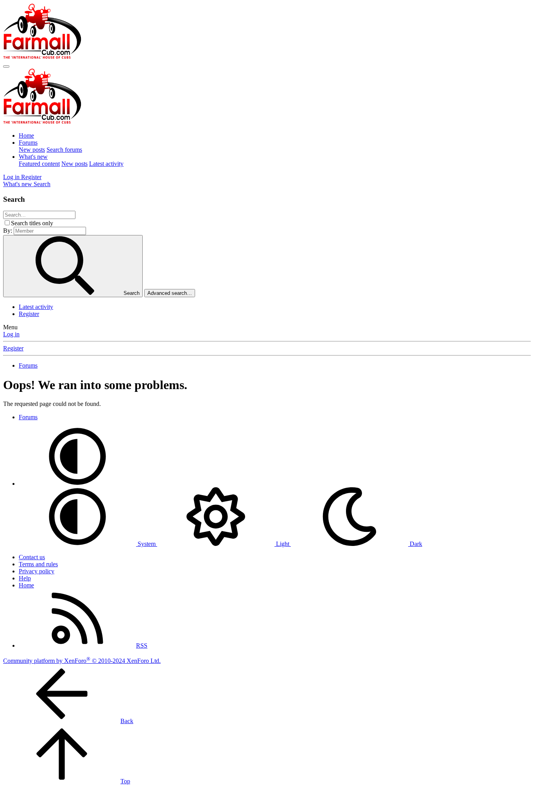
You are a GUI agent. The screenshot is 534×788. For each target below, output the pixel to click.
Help (25, 578)
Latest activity (106, 163)
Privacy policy (36, 571)
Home (26, 135)
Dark (415, 543)
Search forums (64, 149)
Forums (28, 142)
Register (29, 314)
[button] (77, 483)
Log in (11, 334)
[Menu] (6, 66)
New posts (32, 149)
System (146, 543)
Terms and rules (38, 564)
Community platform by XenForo (82, 660)
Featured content (39, 163)
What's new (33, 156)
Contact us (32, 557)
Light (282, 543)
